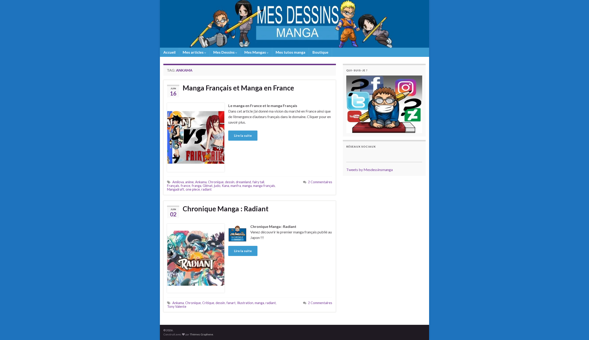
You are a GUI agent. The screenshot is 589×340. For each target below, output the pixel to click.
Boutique (320, 52)
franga (196, 186)
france (185, 186)
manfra (236, 186)
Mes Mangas (255, 52)
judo (217, 186)
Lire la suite (243, 135)
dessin (229, 182)
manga (247, 186)
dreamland (243, 182)
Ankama (201, 182)
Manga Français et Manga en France (238, 88)
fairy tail (258, 182)
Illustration (245, 303)
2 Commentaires (320, 182)
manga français (264, 186)
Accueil (169, 52)
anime (189, 182)
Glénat (208, 186)
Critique (208, 303)
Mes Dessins (224, 52)
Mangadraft (175, 189)
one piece (193, 189)
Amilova (178, 182)
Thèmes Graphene (201, 334)
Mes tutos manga (290, 52)
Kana (225, 186)
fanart (231, 303)
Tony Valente (176, 306)
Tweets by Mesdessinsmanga (369, 169)
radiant (206, 189)
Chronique (216, 182)
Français (173, 186)
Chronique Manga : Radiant (226, 208)
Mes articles (193, 52)
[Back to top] (578, 329)
